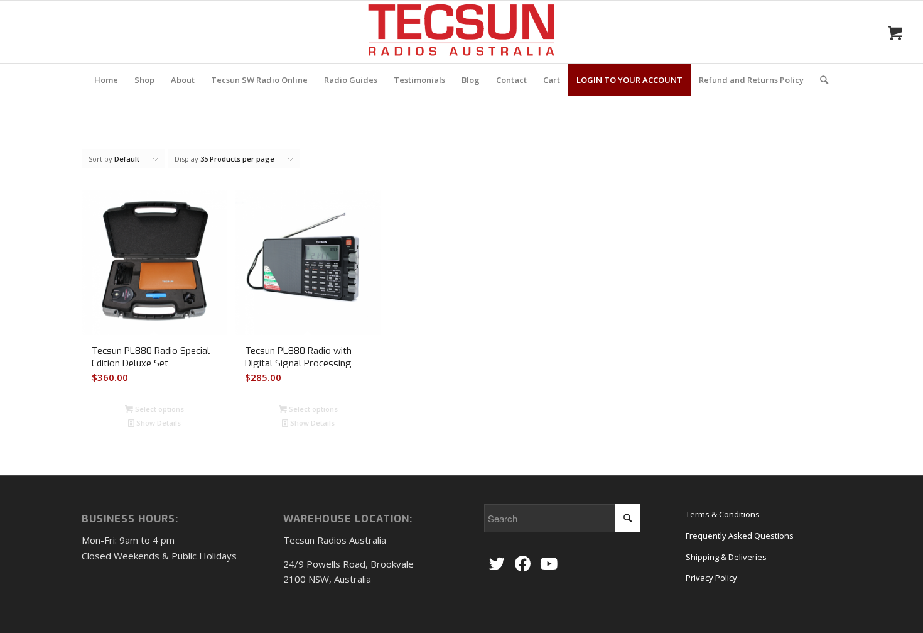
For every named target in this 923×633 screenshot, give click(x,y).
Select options (158, 409)
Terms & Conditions (723, 514)
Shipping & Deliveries (726, 557)
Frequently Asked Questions (740, 535)
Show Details (157, 422)
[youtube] (548, 564)
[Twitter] (497, 564)
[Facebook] (522, 564)
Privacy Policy (711, 577)
